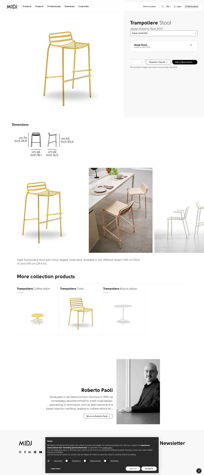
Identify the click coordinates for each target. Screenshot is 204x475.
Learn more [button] (55, 469)
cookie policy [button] (107, 448)
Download (69, 7)
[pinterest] (35, 452)
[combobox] (164, 33)
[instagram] (20, 452)
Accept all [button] (149, 469)
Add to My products (183, 62)
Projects (39, 7)
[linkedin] (30, 452)
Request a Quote (157, 62)
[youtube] (40, 452)
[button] (199, 470)
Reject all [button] (133, 469)
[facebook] (25, 452)
